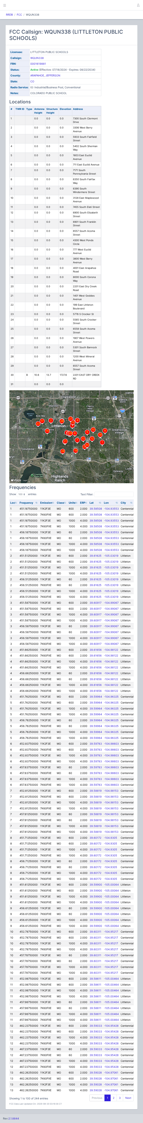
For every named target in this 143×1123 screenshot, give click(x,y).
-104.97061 (111, 1072)
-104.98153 (111, 790)
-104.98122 (111, 649)
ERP (82, 502)
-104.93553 (111, 508)
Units (72, 502)
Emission (46, 502)
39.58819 (96, 790)
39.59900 (96, 884)
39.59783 (96, 743)
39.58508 (96, 508)
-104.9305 (110, 837)
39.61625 (95, 555)
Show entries (22, 494)
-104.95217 (111, 931)
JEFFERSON (52, 75)
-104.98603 (111, 743)
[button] (138, 5)
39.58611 (95, 978)
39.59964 (96, 696)
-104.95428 (111, 1025)
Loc (12, 502)
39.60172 (95, 837)
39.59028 (96, 1072)
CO (32, 81)
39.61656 (96, 649)
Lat (91, 502)
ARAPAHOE (37, 75)
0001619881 (38, 63)
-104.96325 (111, 696)
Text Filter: (86, 494)
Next (128, 1097)
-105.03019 (111, 555)
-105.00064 (111, 884)
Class (60, 502)
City (123, 502)
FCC (19, 14)
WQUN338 (37, 57)
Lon (106, 502)
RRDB (9, 14)
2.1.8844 (13, 1118)
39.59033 (96, 1025)
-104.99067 (111, 602)
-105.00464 (111, 978)
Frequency (26, 502)
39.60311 (95, 931)
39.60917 (95, 602)
